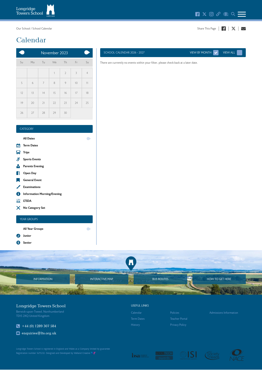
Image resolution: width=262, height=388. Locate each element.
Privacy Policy (178, 325)
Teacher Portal (178, 319)
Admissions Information (223, 313)
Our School (23, 28)
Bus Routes (160, 279)
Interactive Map (101, 279)
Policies (174, 313)
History (135, 325)
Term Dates (138, 319)
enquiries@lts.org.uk (39, 333)
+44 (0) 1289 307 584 (39, 326)
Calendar (136, 313)
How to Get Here (219, 279)
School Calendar (42, 28)
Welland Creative (82, 353)
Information (43, 279)
